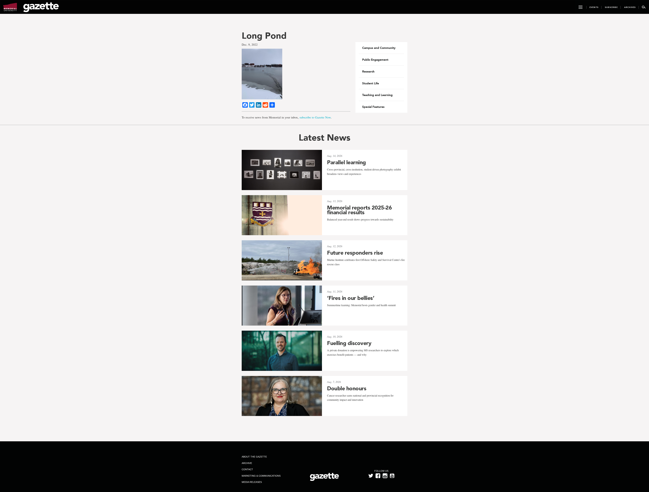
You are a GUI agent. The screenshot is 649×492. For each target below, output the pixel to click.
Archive (247, 463)
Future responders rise (355, 252)
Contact (247, 469)
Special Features (373, 106)
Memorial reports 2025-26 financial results (359, 210)
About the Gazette (254, 456)
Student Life (370, 83)
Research (368, 71)
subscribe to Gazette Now (315, 117)
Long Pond (264, 35)
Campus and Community (378, 48)
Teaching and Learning (377, 95)
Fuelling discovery (349, 343)
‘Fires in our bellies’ (350, 298)
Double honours (346, 388)
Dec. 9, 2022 (250, 44)
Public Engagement (375, 59)
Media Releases (252, 482)
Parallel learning (346, 162)
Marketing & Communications (261, 475)
